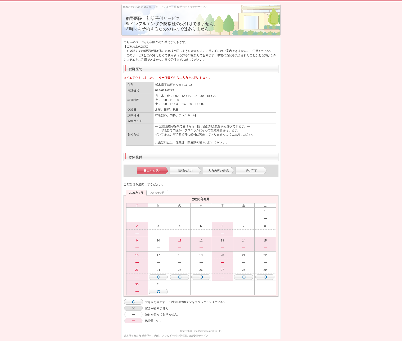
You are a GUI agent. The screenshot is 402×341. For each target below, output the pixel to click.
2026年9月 (157, 192)
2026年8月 (136, 192)
